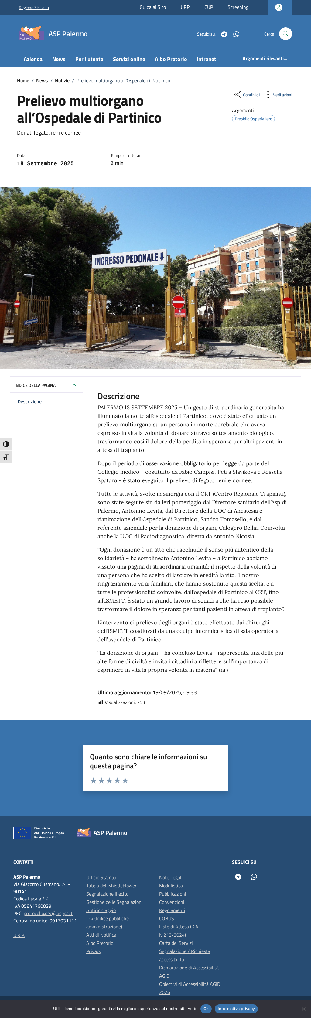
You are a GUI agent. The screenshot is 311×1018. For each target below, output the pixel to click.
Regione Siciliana (34, 7)
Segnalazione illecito (107, 893)
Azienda (33, 59)
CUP (208, 7)
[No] (303, 1009)
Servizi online (129, 59)
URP (185, 7)
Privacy (93, 951)
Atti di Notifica (101, 934)
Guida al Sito (153, 7)
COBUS (166, 918)
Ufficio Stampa (101, 877)
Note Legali (171, 877)
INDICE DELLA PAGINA (35, 385)
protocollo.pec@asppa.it (48, 913)
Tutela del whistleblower (111, 885)
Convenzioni (171, 902)
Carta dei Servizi (176, 943)
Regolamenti (172, 910)
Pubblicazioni (172, 893)
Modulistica (171, 885)
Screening (238, 7)
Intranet (206, 59)
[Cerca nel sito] (285, 33)
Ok (206, 1008)
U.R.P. (19, 935)
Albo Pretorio (171, 59)
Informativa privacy (236, 1008)
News (59, 59)
